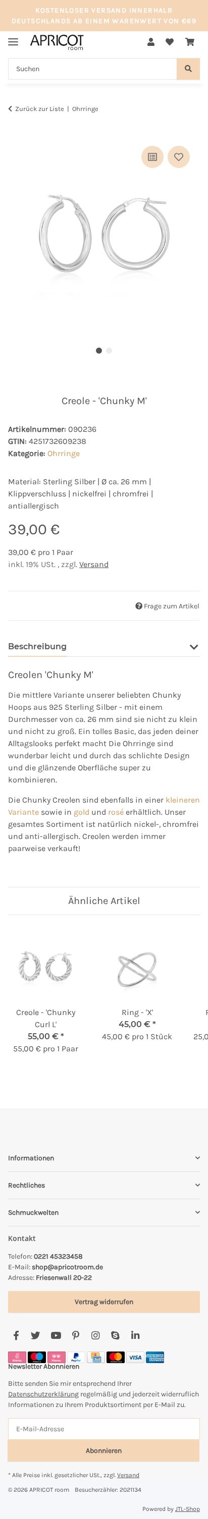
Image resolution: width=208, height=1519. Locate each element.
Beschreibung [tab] (37, 646)
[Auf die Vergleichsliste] (152, 157)
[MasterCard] (116, 1357)
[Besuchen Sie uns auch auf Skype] (115, 1336)
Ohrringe (63, 453)
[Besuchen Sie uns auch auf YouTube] (56, 1336)
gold (81, 812)
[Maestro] (37, 1357)
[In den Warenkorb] (16, 132)
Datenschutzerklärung (43, 1394)
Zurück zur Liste (39, 108)
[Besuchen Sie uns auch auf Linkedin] (135, 1336)
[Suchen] (188, 69)
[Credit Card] (96, 1357)
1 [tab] (99, 351)
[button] (151, 42)
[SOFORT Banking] (17, 1357)
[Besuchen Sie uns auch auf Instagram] (95, 1336)
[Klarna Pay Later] (56, 1357)
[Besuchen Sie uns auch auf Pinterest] (75, 1336)
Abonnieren (104, 1450)
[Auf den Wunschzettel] (179, 157)
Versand (94, 564)
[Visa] (135, 1357)
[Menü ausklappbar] (13, 37)
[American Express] (155, 1357)
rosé (116, 812)
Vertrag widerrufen (104, 1302)
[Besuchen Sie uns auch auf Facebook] (16, 1336)
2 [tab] (109, 351)
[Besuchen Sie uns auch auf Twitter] (35, 1336)
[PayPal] (76, 1357)
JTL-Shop (187, 1508)
